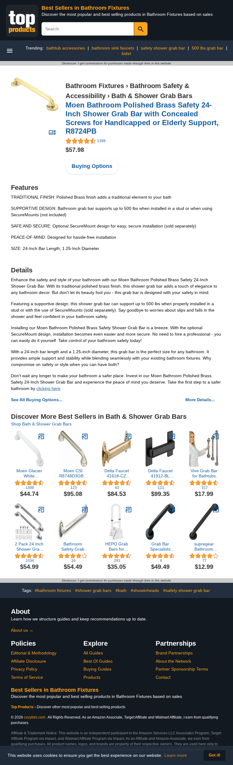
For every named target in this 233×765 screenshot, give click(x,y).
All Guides (93, 653)
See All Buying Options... (36, 399)
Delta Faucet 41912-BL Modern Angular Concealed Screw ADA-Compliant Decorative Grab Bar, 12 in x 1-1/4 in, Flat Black (160, 473)
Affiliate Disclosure (28, 661)
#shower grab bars (93, 590)
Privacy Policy (24, 669)
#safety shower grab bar (186, 590)
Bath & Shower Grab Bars (151, 96)
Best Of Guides (98, 661)
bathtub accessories (65, 48)
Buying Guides (97, 669)
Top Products (23, 707)
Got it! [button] (214, 755)
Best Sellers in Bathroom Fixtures (85, 8)
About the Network (173, 661)
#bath (121, 590)
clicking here (48, 388)
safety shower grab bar (163, 48)
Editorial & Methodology (33, 653)
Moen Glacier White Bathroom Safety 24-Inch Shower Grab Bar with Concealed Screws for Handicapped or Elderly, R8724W (29, 473)
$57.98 (75, 149)
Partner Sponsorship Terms (182, 669)
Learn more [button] (175, 755)
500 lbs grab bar (207, 48)
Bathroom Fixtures (95, 86)
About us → (22, 630)
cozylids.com (34, 717)
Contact (163, 677)
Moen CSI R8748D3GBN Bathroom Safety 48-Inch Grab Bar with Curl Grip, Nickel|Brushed (73, 473)
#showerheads (145, 590)
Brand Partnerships (174, 653)
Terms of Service (27, 677)
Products (91, 677)
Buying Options (92, 166)
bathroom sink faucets (113, 48)
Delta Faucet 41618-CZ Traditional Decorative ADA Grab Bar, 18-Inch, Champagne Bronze (116, 473)
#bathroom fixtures (53, 590)
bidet (126, 53)
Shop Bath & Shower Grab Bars (41, 424)
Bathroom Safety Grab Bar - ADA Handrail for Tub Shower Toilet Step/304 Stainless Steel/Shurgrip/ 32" (73, 546)
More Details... (200, 399)
